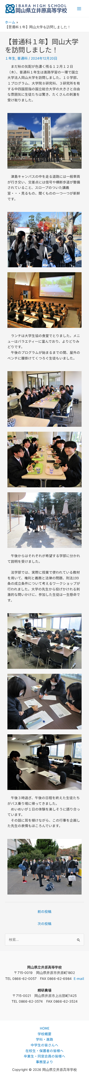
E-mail (79, 978)
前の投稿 (44, 911)
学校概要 (44, 1033)
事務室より (44, 1061)
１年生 (10, 58)
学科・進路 (44, 1039)
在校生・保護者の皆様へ (44, 1050)
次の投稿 (44, 923)
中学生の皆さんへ (44, 1044)
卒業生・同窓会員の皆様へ (44, 1056)
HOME (44, 1028)
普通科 (22, 58)
